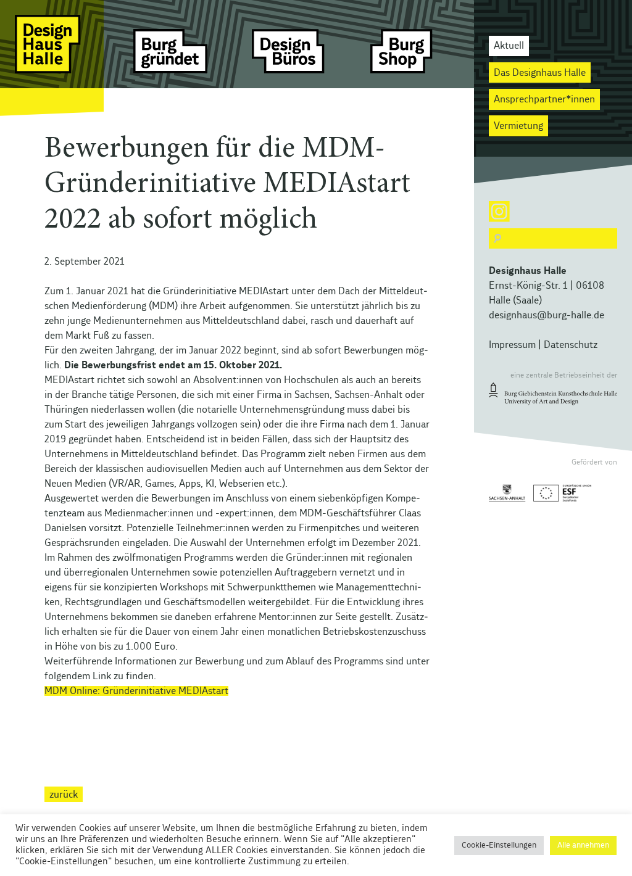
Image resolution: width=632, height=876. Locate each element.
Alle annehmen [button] (583, 845)
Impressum (512, 345)
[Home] (52, 59)
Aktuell (509, 46)
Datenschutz (570, 345)
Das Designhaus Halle (540, 73)
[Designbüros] (289, 59)
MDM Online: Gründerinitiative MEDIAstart (136, 691)
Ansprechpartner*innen (544, 99)
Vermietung (518, 126)
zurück (63, 795)
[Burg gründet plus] (170, 59)
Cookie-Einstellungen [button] (499, 845)
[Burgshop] (407, 59)
